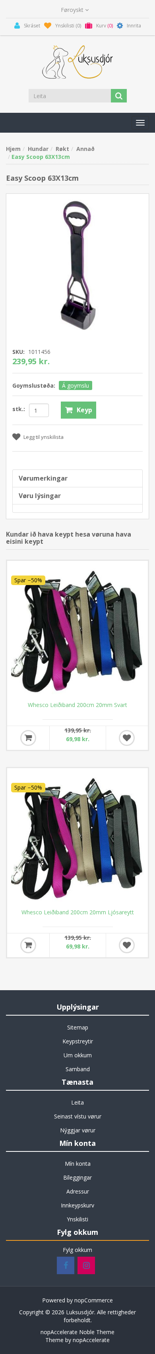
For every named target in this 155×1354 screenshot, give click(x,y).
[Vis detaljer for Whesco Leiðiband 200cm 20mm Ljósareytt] (77, 838)
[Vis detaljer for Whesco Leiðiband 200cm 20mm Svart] (77, 631)
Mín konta (78, 1163)
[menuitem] (77, 1027)
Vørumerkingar (43, 478)
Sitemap (77, 1027)
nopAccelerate (91, 1340)
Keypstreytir (77, 1041)
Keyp (84, 410)
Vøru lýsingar (40, 495)
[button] (140, 122)
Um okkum (78, 1055)
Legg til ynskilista (43, 436)
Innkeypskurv (77, 1205)
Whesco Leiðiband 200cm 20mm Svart (77, 705)
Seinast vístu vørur (77, 1116)
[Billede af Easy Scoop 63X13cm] (77, 264)
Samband (78, 1069)
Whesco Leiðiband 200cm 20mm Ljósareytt (77, 912)
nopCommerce (93, 1300)
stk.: (18, 409)
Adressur (77, 1191)
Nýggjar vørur (77, 1130)
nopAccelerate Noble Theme (77, 1332)
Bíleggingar (77, 1177)
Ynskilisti (77, 1219)
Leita (77, 1102)
